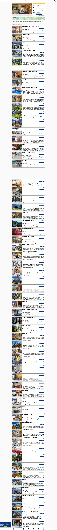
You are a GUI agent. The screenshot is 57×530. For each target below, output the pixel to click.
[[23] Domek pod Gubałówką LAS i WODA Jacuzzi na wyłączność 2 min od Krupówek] (17, 223)
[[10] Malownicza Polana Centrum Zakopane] (17, 107)
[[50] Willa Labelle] (17, 442)
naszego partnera (35, 243)
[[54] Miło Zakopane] (17, 474)
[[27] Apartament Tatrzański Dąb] (17, 256)
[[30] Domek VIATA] (17, 280)
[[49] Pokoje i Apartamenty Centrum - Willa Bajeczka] (17, 434)
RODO (3, 525)
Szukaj (39, 14)
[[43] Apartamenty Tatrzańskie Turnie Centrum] (17, 385)
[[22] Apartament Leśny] (17, 215)
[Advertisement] (28, 173)
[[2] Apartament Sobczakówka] (17, 38)
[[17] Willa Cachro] (17, 164)
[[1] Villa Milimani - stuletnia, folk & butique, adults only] (17, 29)
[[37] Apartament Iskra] (17, 337)
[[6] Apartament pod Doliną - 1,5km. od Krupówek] (17, 75)
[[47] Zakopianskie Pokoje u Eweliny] (17, 418)
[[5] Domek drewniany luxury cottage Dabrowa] (17, 62)
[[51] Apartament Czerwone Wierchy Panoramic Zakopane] (17, 450)
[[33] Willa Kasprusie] (17, 304)
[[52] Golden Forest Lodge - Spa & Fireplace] (17, 458)
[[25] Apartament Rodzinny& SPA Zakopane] (17, 240)
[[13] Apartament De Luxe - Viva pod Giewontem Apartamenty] (17, 131)
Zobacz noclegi (41, 44)
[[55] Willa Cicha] (17, 482)
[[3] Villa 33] (17, 46)
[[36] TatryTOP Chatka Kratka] (17, 329)
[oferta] (14, 65)
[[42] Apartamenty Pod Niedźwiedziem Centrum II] (17, 377)
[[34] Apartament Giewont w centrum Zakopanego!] (17, 312)
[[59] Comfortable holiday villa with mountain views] (17, 515)
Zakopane (14, 43)
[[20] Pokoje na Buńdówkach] (17, 199)
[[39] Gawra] (17, 353)
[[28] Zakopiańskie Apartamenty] (17, 264)
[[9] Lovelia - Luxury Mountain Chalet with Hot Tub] (17, 99)
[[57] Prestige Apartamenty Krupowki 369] (17, 499)
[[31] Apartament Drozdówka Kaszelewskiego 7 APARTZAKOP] (17, 288)
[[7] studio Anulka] (17, 83)
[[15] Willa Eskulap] (17, 147)
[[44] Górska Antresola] (17, 393)
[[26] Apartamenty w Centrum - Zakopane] (17, 248)
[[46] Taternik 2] (17, 410)
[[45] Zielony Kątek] (17, 402)
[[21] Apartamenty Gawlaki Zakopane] (17, 207)
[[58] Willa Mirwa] (17, 507)
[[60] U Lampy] (17, 523)
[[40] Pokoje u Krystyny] (17, 361)
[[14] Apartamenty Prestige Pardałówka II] (17, 139)
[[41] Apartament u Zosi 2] (17, 369)
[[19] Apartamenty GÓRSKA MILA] (17, 191)
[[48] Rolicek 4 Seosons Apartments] (17, 426)
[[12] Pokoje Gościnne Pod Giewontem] (17, 123)
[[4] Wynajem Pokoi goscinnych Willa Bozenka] (17, 54)
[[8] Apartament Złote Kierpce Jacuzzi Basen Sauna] (17, 91)
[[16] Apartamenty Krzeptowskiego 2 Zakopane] (17, 155)
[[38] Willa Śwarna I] (17, 345)
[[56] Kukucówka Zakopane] (17, 491)
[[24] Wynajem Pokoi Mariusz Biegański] (17, 232)
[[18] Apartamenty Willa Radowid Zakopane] (17, 183)
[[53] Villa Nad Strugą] (17, 466)
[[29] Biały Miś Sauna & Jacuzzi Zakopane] (17, 272)
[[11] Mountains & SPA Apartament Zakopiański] (17, 115)
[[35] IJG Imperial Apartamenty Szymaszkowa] (17, 321)
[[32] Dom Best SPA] (17, 296)
